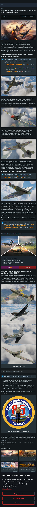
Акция (31, 16)
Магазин (24, 16)
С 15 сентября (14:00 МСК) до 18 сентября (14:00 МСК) (17, 59)
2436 (11, 267)
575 (23, 177)
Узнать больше (6, 489)
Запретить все (18, 494)
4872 (8, 267)
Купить (27, 267)
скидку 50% (7, 177)
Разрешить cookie (18, 498)
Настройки (18, 503)
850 (22, 71)
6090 (28, 64)
